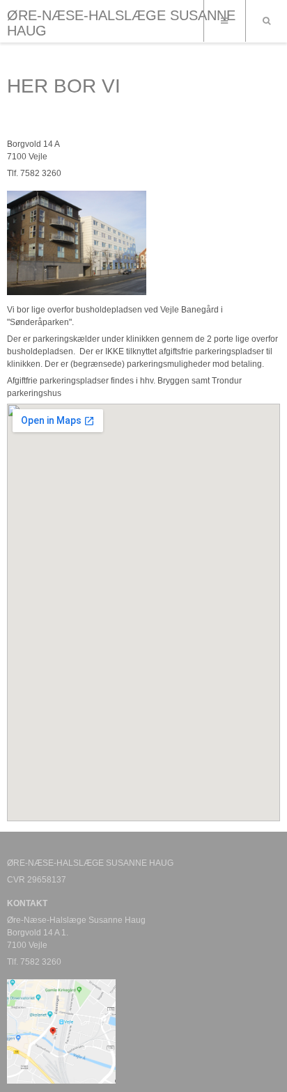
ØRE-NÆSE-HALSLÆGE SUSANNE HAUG (121, 23)
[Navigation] (224, 21)
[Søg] (266, 21)
